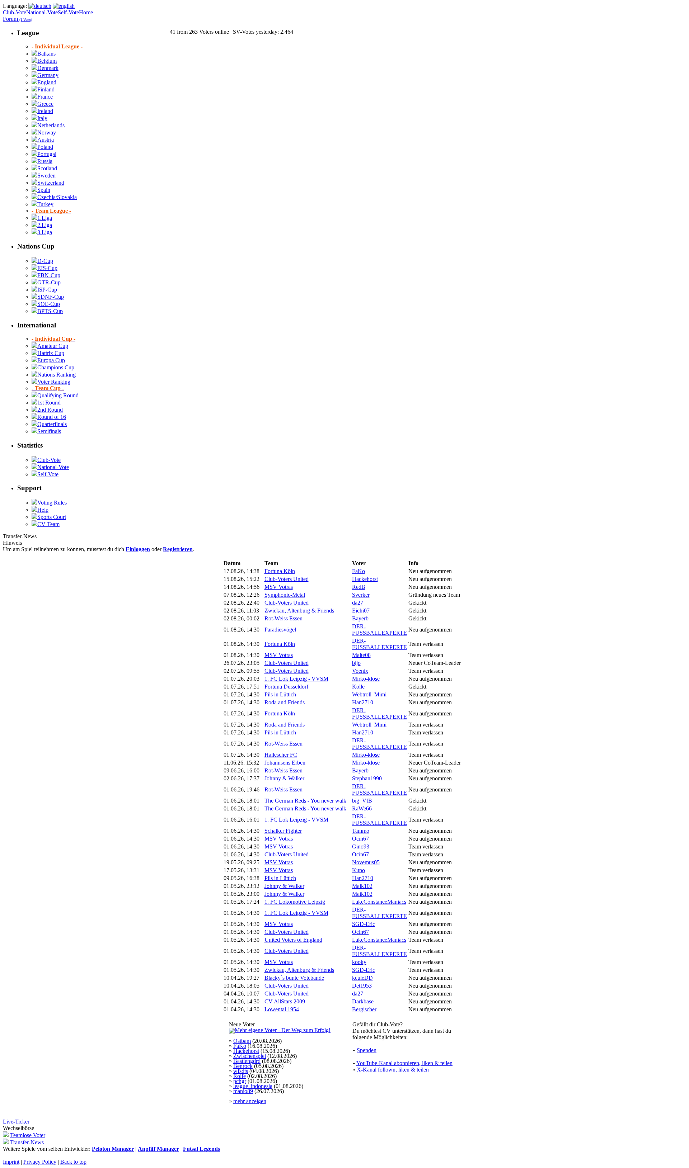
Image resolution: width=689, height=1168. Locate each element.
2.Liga (44, 225)
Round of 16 (51, 417)
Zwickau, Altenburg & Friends (299, 610)
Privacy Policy (39, 1162)
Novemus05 (366, 862)
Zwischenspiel (249, 1056)
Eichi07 (361, 610)
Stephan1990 (367, 778)
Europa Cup (51, 360)
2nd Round (50, 410)
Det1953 (362, 986)
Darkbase (363, 1001)
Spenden (366, 1050)
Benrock (243, 1066)
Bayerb (360, 618)
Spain (43, 190)
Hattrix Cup (50, 353)
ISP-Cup (47, 290)
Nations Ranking (56, 375)
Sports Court (51, 517)
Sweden (46, 175)
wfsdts (240, 1071)
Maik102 (362, 886)
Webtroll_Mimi (369, 694)
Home (86, 12)
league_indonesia (252, 1086)
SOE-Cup (48, 304)
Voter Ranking (53, 382)
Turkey (45, 204)
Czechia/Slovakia (57, 197)
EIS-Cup (47, 268)
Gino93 (360, 846)
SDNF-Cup (50, 297)
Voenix (360, 671)
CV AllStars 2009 (284, 1001)
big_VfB (362, 801)
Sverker (361, 595)
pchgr (239, 1081)
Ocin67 (360, 839)
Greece (45, 104)
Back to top (73, 1162)
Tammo (360, 831)
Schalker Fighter (283, 831)
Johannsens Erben (284, 763)
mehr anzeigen (249, 1101)
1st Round (49, 402)
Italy (42, 118)
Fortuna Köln (279, 571)
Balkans (46, 54)
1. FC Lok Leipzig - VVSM (296, 679)
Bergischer (364, 1009)
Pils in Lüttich (280, 694)
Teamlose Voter (27, 1135)
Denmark (47, 68)
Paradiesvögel (280, 629)
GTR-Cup (49, 282)
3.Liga (44, 232)
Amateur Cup (52, 346)
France (45, 97)
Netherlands (51, 125)
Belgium (47, 61)
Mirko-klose (366, 679)
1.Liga (44, 218)
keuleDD (362, 978)
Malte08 (361, 655)
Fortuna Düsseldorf (286, 687)
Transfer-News (27, 1142)
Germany (47, 75)
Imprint (11, 1162)
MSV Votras (278, 587)
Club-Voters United (286, 579)
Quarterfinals (52, 424)
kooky (359, 962)
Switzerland (50, 183)
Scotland (47, 168)
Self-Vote (68, 12)
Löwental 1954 (281, 1009)
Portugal (46, 154)
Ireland (45, 111)
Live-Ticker (16, 1122)
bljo (356, 663)
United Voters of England (293, 940)
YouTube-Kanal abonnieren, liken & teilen (404, 1063)
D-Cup (45, 261)
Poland (45, 147)
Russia (44, 161)
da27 (357, 603)
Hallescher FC (280, 755)
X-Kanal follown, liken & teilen (393, 1070)
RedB (358, 587)
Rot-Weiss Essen (283, 618)
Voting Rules (52, 503)
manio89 (243, 1091)
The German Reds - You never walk (305, 801)
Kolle (358, 687)
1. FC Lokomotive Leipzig (294, 902)
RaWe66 (362, 808)
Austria (45, 140)
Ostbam (242, 1041)
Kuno (358, 870)
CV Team (48, 524)
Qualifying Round (58, 395)
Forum (17, 19)
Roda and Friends (284, 702)
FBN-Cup (48, 275)
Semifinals (49, 431)
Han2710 (362, 702)
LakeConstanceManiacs (379, 902)
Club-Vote (14, 12)
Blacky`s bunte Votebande (294, 978)
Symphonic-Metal (284, 595)
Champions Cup (55, 367)
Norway (46, 132)
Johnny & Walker (284, 778)
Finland (46, 89)
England (46, 82)
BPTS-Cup (50, 311)
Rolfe (239, 1076)
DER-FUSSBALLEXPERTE (379, 629)
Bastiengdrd (247, 1061)
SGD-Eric (363, 924)
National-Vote (42, 12)
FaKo (358, 571)
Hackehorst (365, 579)
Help (42, 510)
